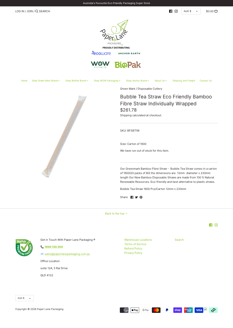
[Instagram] (176, 11)
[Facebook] (170, 11)
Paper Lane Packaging (50, 309)
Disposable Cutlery (150, 88)
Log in (19, 11)
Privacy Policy (133, 253)
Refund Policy (133, 248)
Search (179, 239)
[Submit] (36, 11)
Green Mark (127, 88)
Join (30, 11)
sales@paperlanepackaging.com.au (67, 254)
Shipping (126, 115)
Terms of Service (135, 244)
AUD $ (187, 11)
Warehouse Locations (138, 239)
